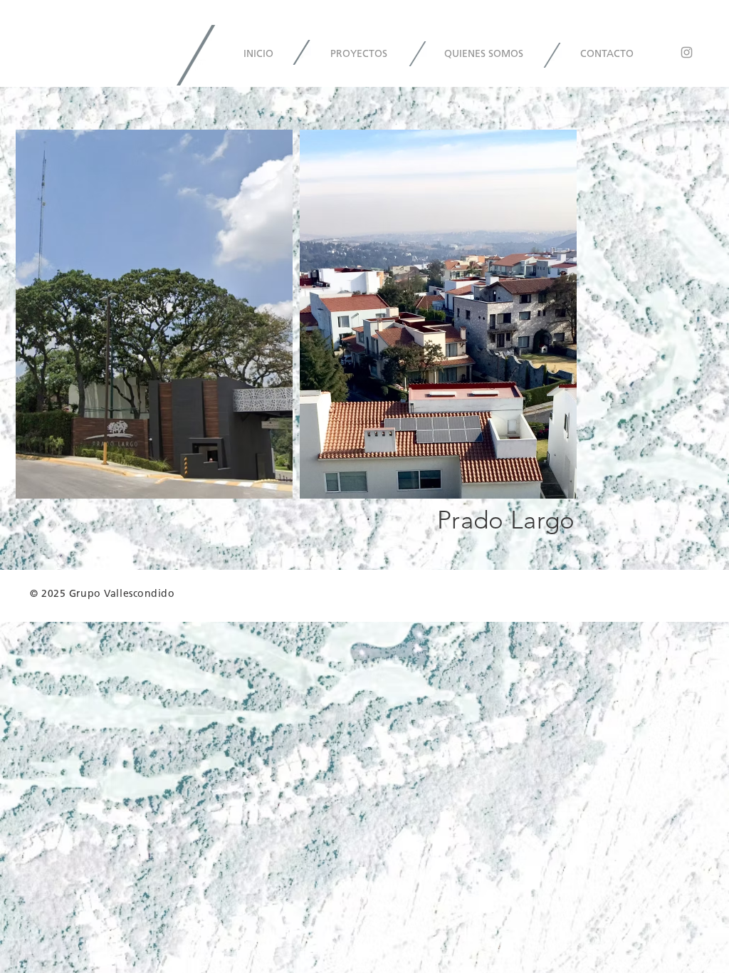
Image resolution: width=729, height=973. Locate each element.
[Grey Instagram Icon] (686, 52)
